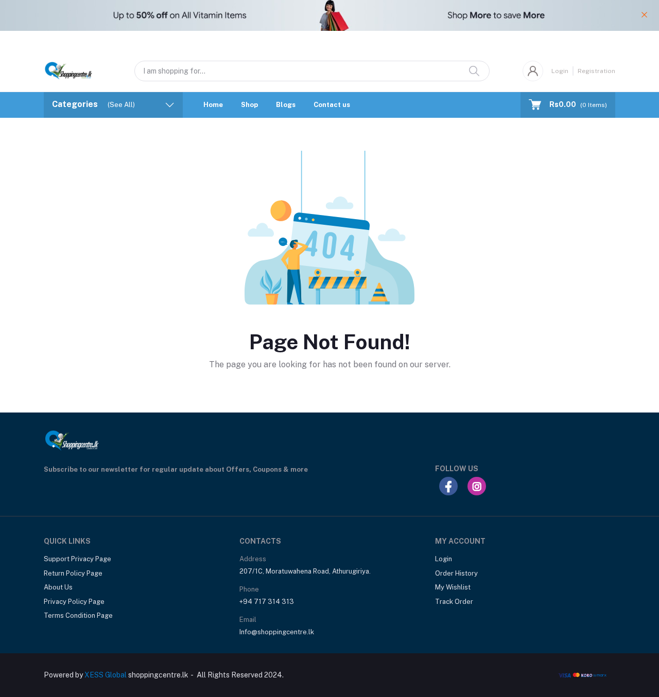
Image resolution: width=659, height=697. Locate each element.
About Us (58, 587)
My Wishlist (453, 587)
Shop (249, 105)
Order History (456, 573)
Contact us (332, 105)
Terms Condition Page (78, 615)
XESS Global (105, 675)
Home (213, 105)
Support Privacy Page (77, 559)
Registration (596, 71)
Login (559, 71)
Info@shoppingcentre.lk (276, 632)
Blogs (286, 105)
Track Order (454, 601)
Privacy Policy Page (74, 601)
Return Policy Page (73, 573)
